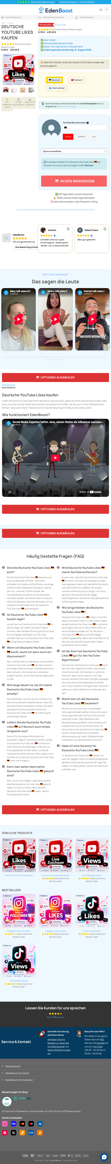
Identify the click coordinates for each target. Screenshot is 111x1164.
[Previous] (6, 69)
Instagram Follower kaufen (19, 931)
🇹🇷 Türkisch (76, 80)
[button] (8, 44)
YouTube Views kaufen (92, 875)
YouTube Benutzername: (74, 122)
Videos (68, 136)
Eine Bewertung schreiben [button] (28, 247)
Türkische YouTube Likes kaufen (19, 875)
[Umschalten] (2, 1066)
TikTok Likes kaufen (92, 931)
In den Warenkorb (77, 181)
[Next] (30, 69)
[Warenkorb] (106, 9)
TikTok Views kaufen (19, 981)
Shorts (81, 136)
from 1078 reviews (55, 1017)
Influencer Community (66, 106)
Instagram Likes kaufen (55, 931)
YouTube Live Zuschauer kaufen (55, 875)
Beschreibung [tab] (8, 387)
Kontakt (101, 1043)
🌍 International (57, 88)
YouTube (10, 23)
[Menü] (100, 9)
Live (94, 136)
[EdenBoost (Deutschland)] (55, 9)
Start (3, 23)
